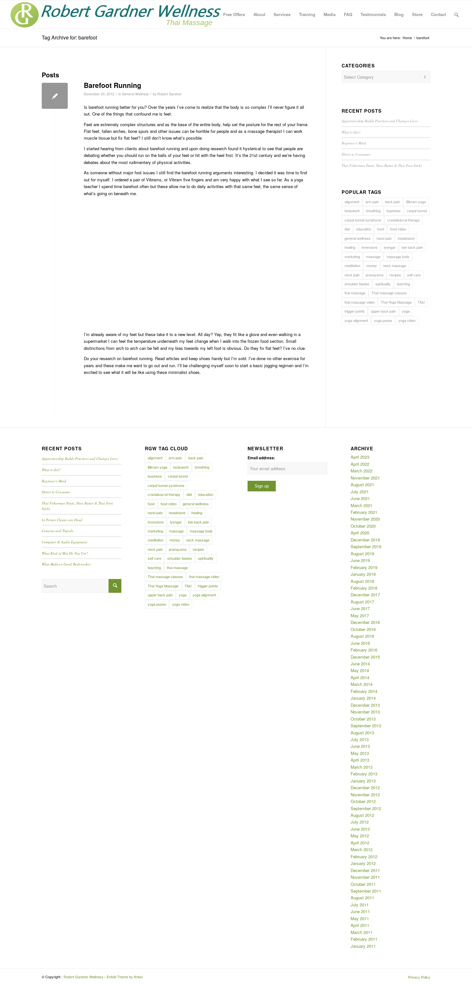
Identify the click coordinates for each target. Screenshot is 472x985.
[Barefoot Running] (55, 96)
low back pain (412, 247)
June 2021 (360, 498)
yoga (406, 311)
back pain (392, 201)
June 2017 (360, 608)
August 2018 (362, 581)
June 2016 (360, 643)
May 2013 (360, 753)
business (394, 210)
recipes (395, 274)
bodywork (352, 210)
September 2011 (366, 891)
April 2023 (360, 457)
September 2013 (366, 725)
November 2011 (365, 877)
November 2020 (365, 519)
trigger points (355, 311)
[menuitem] (234, 14)
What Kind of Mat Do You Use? (65, 553)
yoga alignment (356, 320)
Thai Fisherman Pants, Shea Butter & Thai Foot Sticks (382, 165)
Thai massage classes (389, 292)
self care (414, 274)
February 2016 (364, 650)
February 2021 (364, 512)
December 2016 (365, 622)
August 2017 (362, 602)
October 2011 (363, 884)
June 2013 (360, 746)
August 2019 (362, 553)
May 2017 (360, 615)
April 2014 (360, 677)
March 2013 (361, 767)
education (363, 228)
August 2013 (362, 733)
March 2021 (361, 505)
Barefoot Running (112, 85)
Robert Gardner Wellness (83, 976)
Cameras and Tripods (57, 530)
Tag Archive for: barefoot (69, 37)
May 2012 (360, 836)
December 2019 (365, 540)
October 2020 (363, 526)
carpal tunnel (417, 210)
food (380, 228)
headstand (406, 238)
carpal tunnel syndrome (363, 219)
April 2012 (360, 843)
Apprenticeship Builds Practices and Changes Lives (379, 120)
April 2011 (360, 925)
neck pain (352, 274)
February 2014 (364, 691)
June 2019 (360, 560)
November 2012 (365, 794)
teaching (403, 283)
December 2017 (365, 595)
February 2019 (364, 567)
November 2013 (365, 712)
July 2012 (360, 822)
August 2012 (362, 815)
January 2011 (363, 946)
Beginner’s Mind (354, 143)
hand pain (384, 238)
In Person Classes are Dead (62, 519)
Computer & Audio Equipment (64, 542)
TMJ (421, 302)
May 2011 (360, 918)
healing (350, 247)
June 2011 (360, 911)
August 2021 (362, 484)
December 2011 (365, 870)
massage (373, 256)
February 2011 (364, 939)
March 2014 (361, 684)
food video (398, 228)
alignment (352, 201)
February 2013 (364, 774)
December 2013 (365, 705)
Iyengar (390, 247)
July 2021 (360, 491)
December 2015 (365, 657)
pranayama (374, 274)
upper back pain (383, 311)
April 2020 (360, 533)
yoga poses (383, 320)
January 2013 (363, 781)
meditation (352, 265)
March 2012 (361, 849)
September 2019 (366, 546)
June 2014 (360, 664)
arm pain (372, 201)
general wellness (358, 238)
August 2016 (362, 636)
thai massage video (360, 302)
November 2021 (365, 478)
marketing (352, 256)
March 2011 (361, 932)
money (371, 265)
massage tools (398, 256)
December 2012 (365, 787)
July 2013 (360, 739)
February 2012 (364, 856)
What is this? (351, 132)
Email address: (261, 458)
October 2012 (363, 801)
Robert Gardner (169, 93)
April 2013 (360, 760)
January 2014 (363, 698)
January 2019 (363, 574)
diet (347, 228)
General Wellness (135, 93)
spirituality (383, 283)
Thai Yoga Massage (396, 302)
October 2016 (363, 629)
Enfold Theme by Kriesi (125, 976)
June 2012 (360, 829)
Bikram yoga (416, 201)
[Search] (456, 14)
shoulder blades (357, 283)
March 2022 (361, 471)
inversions (370, 247)
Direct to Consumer (356, 154)
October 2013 (363, 719)
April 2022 (360, 464)
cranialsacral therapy (403, 219)
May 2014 (360, 670)
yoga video (406, 320)
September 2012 (366, 808)
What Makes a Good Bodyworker (66, 564)
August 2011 (362, 897)
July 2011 (360, 905)
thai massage (355, 292)
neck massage (394, 265)
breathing (373, 210)
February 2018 (364, 588)
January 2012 (363, 863)
